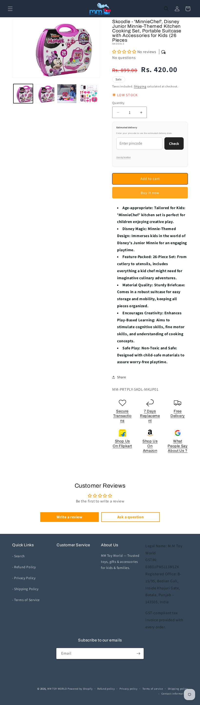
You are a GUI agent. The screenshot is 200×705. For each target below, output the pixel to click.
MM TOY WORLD (57, 688)
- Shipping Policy (25, 589)
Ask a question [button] (130, 516)
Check (174, 143)
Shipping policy (178, 688)
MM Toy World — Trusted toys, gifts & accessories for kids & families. (120, 561)
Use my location (123, 157)
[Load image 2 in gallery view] (45, 93)
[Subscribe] (138, 653)
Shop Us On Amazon (150, 446)
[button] (10, 8)
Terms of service (152, 688)
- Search (18, 556)
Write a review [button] (69, 516)
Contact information (174, 693)
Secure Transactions (122, 416)
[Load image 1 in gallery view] (23, 93)
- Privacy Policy (24, 578)
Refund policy (106, 688)
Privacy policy (129, 688)
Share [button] (121, 377)
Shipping (140, 86)
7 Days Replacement (150, 416)
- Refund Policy (24, 567)
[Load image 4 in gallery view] (89, 93)
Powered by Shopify (80, 688)
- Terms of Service (26, 600)
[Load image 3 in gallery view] (67, 93)
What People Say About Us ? (178, 446)
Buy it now (150, 192)
